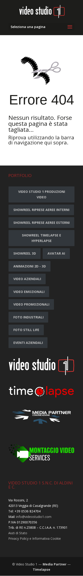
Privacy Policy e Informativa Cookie (34, 538)
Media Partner (54, 564)
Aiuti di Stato (17, 533)
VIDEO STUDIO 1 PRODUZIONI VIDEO (41, 194)
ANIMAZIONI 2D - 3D (29, 266)
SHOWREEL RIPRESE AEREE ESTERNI (41, 222)
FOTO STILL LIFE (26, 330)
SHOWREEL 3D (24, 253)
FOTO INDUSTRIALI (28, 317)
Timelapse (41, 569)
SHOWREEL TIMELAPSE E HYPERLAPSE (41, 238)
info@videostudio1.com (33, 516)
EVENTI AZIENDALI (28, 342)
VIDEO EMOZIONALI (28, 291)
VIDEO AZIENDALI (27, 279)
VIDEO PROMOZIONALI (31, 304)
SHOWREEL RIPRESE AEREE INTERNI (41, 210)
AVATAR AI (56, 253)
